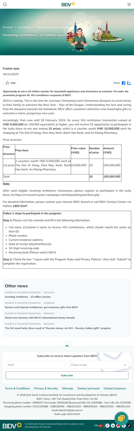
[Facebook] (107, 425)
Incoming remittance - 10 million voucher (28, 296)
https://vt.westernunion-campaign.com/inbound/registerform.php (57, 194)
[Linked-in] (113, 425)
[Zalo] (124, 425)
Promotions (24, 27)
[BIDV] (12, 425)
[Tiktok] (129, 425)
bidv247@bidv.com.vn (71, 410)
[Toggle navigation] (129, 4)
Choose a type (79, 364)
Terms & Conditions (17, 388)
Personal (8, 27)
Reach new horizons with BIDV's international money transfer (40, 317)
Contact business (115, 388)
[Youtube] (118, 425)
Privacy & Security (46, 388)
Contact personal (88, 388)
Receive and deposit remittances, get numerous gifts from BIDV (41, 307)
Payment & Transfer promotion (53, 27)
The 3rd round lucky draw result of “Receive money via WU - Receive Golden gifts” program (58, 328)
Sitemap (67, 388)
